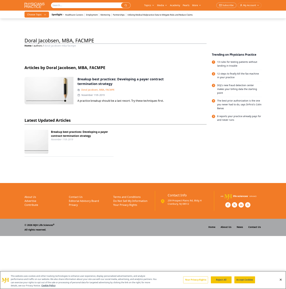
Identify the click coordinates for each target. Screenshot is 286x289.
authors (38, 45)
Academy (175, 5)
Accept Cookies (244, 279)
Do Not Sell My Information (130, 201)
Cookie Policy (48, 285)
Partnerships (119, 14)
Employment (92, 14)
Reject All (221, 279)
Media (160, 5)
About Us (30, 197)
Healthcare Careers (74, 14)
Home (27, 45)
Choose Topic (34, 14)
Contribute (31, 205)
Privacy (73, 205)
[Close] (280, 279)
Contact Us (76, 197)
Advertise (30, 201)
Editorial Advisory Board (84, 201)
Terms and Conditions (127, 197)
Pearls (186, 5)
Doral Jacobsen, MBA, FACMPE (98, 89)
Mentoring (105, 14)
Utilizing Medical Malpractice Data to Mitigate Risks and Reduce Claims (160, 14)
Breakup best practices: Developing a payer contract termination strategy (79, 134)
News (240, 227)
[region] (143, 280)
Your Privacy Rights (125, 205)
